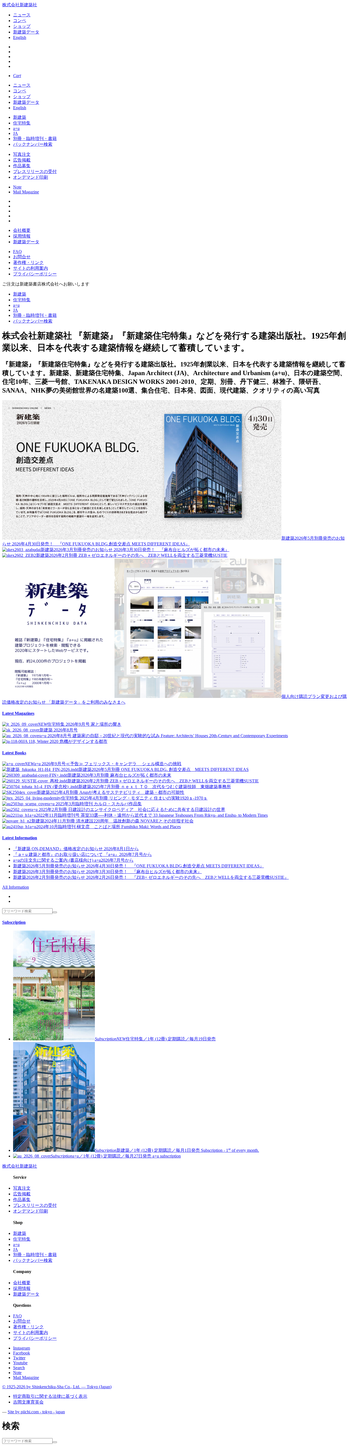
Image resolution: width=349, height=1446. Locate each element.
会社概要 (22, 230)
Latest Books (14, 753)
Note (17, 187)
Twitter (19, 1358)
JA (15, 133)
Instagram (21, 1348)
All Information (15, 887)
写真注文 (22, 154)
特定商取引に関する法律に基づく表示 (50, 1396)
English (19, 37)
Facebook (21, 1353)
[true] (55, 912)
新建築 (19, 117)
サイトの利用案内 (30, 268)
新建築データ (26, 32)
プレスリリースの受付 (35, 171)
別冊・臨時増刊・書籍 (35, 138)
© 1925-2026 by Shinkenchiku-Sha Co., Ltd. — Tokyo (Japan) (57, 1386)
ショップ (22, 26)
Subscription (14, 922)
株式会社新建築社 (19, 4)
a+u (16, 128)
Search (19, 1367)
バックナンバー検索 (32, 144)
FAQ (17, 251)
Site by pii (36, 1411)
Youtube (20, 1362)
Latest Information (19, 838)
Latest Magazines (18, 713)
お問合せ (22, 256)
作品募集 (22, 165)
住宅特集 (22, 123)
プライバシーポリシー (35, 274)
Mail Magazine (26, 192)
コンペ (19, 20)
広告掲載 (22, 160)
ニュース (22, 15)
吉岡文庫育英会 (28, 1402)
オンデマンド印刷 (30, 177)
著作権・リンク (28, 262)
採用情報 (22, 236)
